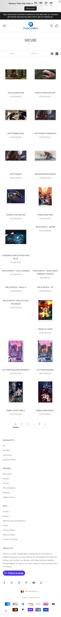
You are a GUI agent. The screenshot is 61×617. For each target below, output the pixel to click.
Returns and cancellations (14, 520)
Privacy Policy (9, 530)
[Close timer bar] (59, 1)
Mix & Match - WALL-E (15, 287)
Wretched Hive (45, 215)
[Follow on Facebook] (4, 582)
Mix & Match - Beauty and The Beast (16, 302)
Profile (6, 511)
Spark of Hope (45, 329)
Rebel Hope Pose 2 (45, 410)
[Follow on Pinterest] (26, 582)
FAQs (5, 525)
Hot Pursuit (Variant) (45, 133)
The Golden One (16, 93)
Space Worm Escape (45, 93)
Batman (6, 492)
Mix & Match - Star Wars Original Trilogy (45, 272)
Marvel (6, 478)
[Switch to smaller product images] (57, 54)
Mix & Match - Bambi (45, 227)
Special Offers (9, 459)
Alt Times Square (45, 370)
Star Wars (7, 474)
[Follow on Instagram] (19, 582)
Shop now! (30, 8)
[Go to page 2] (45, 424)
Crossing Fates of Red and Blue (15, 257)
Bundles (6, 450)
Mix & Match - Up (45, 287)
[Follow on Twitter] (11, 582)
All (4, 445)
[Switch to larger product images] (52, 54)
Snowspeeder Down (45, 174)
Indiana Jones (9, 497)
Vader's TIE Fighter (15, 215)
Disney (6, 483)
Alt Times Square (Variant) (15, 370)
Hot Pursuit (16, 174)
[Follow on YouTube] (33, 582)
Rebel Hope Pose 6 (16, 410)
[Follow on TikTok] (41, 582)
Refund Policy (9, 534)
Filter (12, 54)
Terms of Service (10, 539)
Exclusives (7, 455)
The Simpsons (9, 488)
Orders (6, 516)
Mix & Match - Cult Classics (16, 271)
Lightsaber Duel (15, 133)
